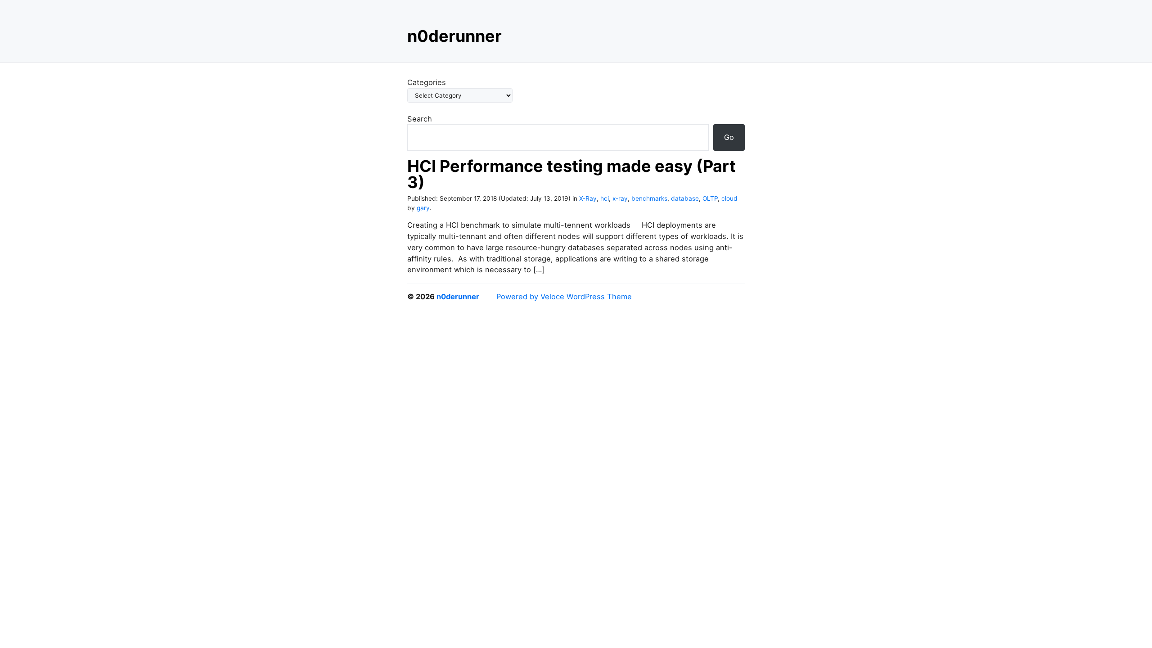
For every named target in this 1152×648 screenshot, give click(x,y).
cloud (729, 198)
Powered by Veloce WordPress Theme (564, 296)
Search (419, 118)
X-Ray (588, 198)
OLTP (710, 198)
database (685, 198)
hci (604, 198)
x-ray (620, 198)
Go (729, 137)
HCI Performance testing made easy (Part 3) (571, 174)
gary (423, 208)
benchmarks (649, 198)
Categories (426, 82)
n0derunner (454, 36)
